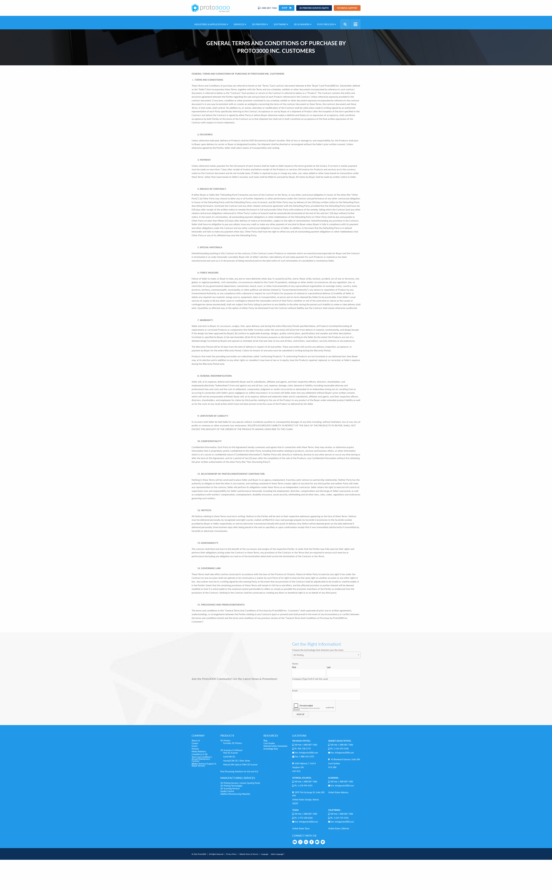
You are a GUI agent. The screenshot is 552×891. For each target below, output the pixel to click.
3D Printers (225, 740)
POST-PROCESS (326, 24)
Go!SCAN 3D (229, 756)
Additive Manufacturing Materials (235, 794)
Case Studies (269, 743)
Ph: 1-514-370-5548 (339, 748)
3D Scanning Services (229, 788)
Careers (195, 743)
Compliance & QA (199, 754)
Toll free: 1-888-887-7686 (305, 744)
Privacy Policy (231, 854)
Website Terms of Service (248, 854)
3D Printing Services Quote (314, 7)
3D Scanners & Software (231, 750)
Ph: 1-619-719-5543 (339, 817)
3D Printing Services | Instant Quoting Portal (240, 783)
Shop (285, 7)
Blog (265, 740)
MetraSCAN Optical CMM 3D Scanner (240, 764)
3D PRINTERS (259, 24)
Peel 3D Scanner (230, 752)
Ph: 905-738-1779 (302, 748)
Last (328, 667)
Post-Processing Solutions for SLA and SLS (239, 771)
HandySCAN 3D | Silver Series (236, 760)
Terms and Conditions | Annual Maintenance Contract (202, 759)
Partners (195, 749)
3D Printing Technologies (231, 786)
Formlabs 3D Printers (232, 743)
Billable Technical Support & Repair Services (204, 765)
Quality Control (227, 791)
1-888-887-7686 (268, 7)
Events (195, 746)
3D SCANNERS (302, 24)
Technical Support (347, 7)
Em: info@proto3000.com (306, 752)
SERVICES (239, 24)
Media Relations (199, 751)
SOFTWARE (280, 24)
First (294, 667)
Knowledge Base (270, 749)
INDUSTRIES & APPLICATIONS (210, 24)
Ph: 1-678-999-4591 (303, 785)
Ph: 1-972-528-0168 (303, 817)
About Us (196, 740)
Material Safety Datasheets (275, 746)
